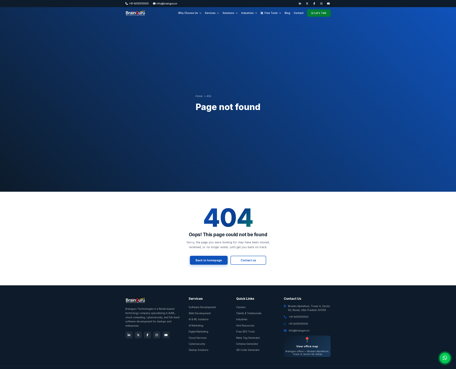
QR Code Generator (248, 349)
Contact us (248, 260)
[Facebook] (314, 3)
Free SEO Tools (245, 331)
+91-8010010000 (139, 3)
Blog (287, 12)
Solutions (228, 12)
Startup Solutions (198, 349)
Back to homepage (209, 260)
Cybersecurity (197, 343)
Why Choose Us (188, 12)
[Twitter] (307, 3)
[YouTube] (328, 3)
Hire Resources (245, 325)
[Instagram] (321, 3)
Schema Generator (247, 343)
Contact (299, 12)
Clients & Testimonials (248, 313)
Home (199, 96)
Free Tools (271, 12)
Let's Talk (320, 12)
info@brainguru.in (167, 3)
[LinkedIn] (300, 3)
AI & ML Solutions (199, 319)
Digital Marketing (198, 331)
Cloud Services (198, 337)
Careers (241, 307)
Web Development (200, 313)
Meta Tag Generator (248, 337)
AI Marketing (196, 325)
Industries (247, 12)
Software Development (202, 307)
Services (210, 12)
